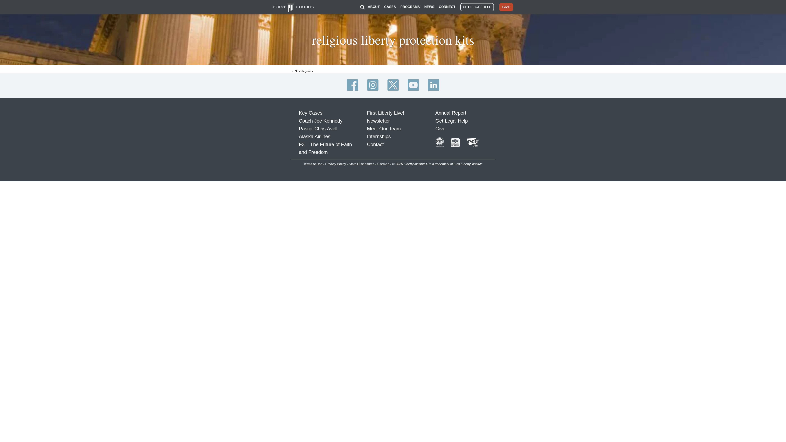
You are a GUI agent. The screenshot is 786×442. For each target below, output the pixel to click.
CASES (390, 7)
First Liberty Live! (385, 113)
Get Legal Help (451, 121)
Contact (375, 144)
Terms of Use (312, 164)
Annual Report (450, 113)
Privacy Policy (335, 164)
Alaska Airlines (314, 136)
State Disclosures (361, 164)
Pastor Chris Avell (318, 128)
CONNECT (447, 7)
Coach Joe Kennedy (320, 121)
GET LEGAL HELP (477, 7)
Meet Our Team (384, 128)
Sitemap (383, 164)
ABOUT (374, 7)
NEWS (429, 7)
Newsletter (378, 121)
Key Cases (310, 113)
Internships (379, 136)
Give (440, 128)
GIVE (506, 7)
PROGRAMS (410, 7)
